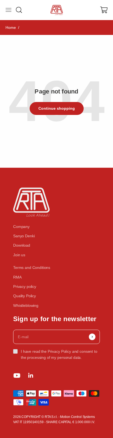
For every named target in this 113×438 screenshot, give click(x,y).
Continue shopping (56, 108)
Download (21, 245)
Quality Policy (24, 296)
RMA (17, 277)
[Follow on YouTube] (17, 375)
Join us (19, 255)
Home (10, 27)
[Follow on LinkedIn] (31, 375)
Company (21, 226)
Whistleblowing (25, 305)
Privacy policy (24, 286)
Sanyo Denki (24, 236)
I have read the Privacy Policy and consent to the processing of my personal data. (59, 354)
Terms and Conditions (31, 267)
